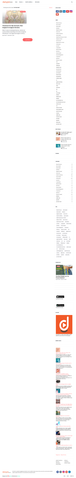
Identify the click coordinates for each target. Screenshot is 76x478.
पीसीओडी (57, 98)
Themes (18, 476)
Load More (27, 39)
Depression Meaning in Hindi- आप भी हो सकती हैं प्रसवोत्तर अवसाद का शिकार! (64, 436)
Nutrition (58, 51)
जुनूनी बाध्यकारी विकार (59, 82)
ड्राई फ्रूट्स (58, 87)
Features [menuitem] (21, 2)
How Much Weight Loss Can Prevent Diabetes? (62, 277)
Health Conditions (59, 33)
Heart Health (58, 35)
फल (56, 105)
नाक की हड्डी (68, 241)
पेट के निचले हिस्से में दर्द (59, 100)
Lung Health (58, 47)
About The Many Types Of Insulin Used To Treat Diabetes (66, 146)
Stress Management (59, 54)
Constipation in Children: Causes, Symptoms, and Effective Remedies (62, 374)
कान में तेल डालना (58, 71)
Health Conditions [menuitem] (28, 2)
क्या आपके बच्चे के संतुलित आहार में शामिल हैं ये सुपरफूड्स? (66, 133)
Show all (50, 7)
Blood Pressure (64, 164)
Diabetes (57, 28)
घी (56, 80)
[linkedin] (64, 11)
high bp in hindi (59, 38)
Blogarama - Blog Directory (61, 454)
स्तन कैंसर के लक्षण (59, 116)
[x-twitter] (60, 11)
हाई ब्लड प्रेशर (58, 122)
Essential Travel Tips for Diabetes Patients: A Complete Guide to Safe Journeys (64, 394)
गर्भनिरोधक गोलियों (58, 78)
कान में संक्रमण (58, 72)
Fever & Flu (58, 31)
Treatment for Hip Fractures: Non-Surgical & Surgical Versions (12, 26)
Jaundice (64, 180)
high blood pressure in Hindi (61, 37)
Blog (10, 476)
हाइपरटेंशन (57, 120)
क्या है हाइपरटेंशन (58, 76)
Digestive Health (64, 171)
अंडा (56, 61)
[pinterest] (67, 11)
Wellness (57, 58)
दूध (56, 91)
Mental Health (58, 49)
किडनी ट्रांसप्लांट (58, 74)
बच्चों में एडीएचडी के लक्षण (59, 109)
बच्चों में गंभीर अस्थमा (59, 111)
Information (58, 44)
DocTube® (5, 35)
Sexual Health (58, 53)
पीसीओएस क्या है (58, 96)
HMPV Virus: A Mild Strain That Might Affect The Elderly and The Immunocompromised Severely (64, 405)
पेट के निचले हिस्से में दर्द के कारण (60, 102)
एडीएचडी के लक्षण (58, 67)
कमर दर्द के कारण (58, 69)
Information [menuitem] (37, 2)
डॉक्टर (57, 85)
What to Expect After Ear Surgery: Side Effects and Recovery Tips (66, 139)
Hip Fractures (23, 11)
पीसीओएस (57, 94)
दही (56, 89)
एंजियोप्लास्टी (58, 65)
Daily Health (58, 26)
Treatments (58, 56)
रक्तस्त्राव (57, 113)
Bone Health (58, 24)
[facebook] (57, 11)
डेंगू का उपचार (58, 83)
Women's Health (59, 60)
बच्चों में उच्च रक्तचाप (59, 107)
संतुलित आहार (62, 252)
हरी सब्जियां (57, 118)
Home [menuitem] (16, 2)
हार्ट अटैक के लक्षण (58, 124)
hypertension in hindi (60, 42)
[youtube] (57, 14)
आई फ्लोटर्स (58, 63)
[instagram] (71, 11)
